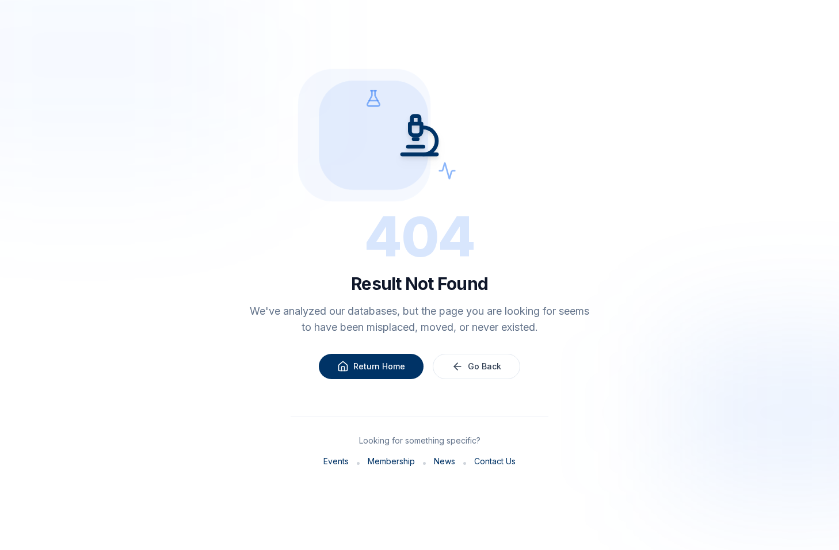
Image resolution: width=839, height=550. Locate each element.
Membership (391, 461)
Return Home (379, 366)
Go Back (484, 366)
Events (336, 461)
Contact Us (495, 461)
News (444, 461)
